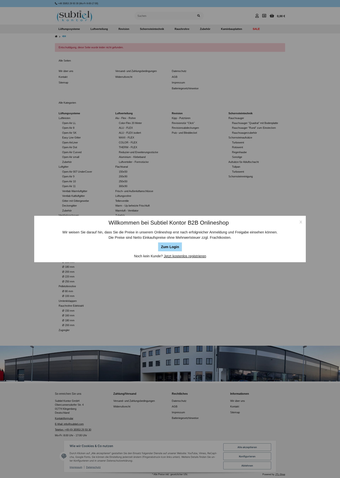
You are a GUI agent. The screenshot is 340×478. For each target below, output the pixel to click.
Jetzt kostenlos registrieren (185, 256)
